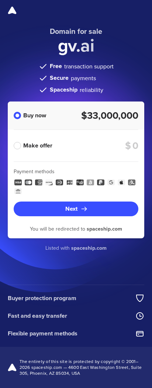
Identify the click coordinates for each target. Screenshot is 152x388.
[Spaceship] (12, 10)
